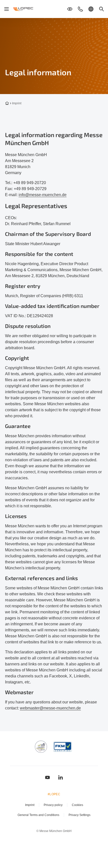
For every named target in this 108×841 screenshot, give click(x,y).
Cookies (77, 805)
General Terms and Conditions (38, 815)
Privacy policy (53, 805)
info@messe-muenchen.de (43, 195)
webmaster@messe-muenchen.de (50, 708)
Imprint (29, 805)
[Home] (23, 9)
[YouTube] (47, 777)
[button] (69, 9)
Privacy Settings (79, 815)
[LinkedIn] (60, 777)
